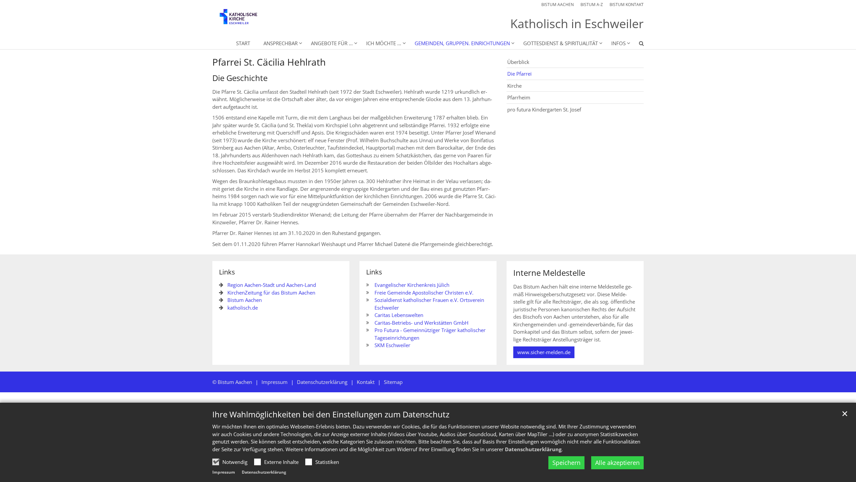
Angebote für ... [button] (332, 43)
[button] (637, 44)
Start (243, 43)
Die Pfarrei (519, 73)
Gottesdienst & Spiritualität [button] (560, 43)
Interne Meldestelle (549, 273)
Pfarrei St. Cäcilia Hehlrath (269, 62)
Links (227, 272)
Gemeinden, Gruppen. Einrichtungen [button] (462, 43)
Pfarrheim (518, 97)
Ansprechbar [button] (280, 43)
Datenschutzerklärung (533, 449)
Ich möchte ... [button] (383, 43)
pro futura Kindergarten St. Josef (544, 109)
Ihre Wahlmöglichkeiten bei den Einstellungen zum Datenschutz (330, 414)
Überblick (518, 62)
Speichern (566, 463)
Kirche (514, 85)
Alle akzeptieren (617, 463)
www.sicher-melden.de (543, 352)
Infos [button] (618, 43)
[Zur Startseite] (244, 20)
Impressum (223, 472)
